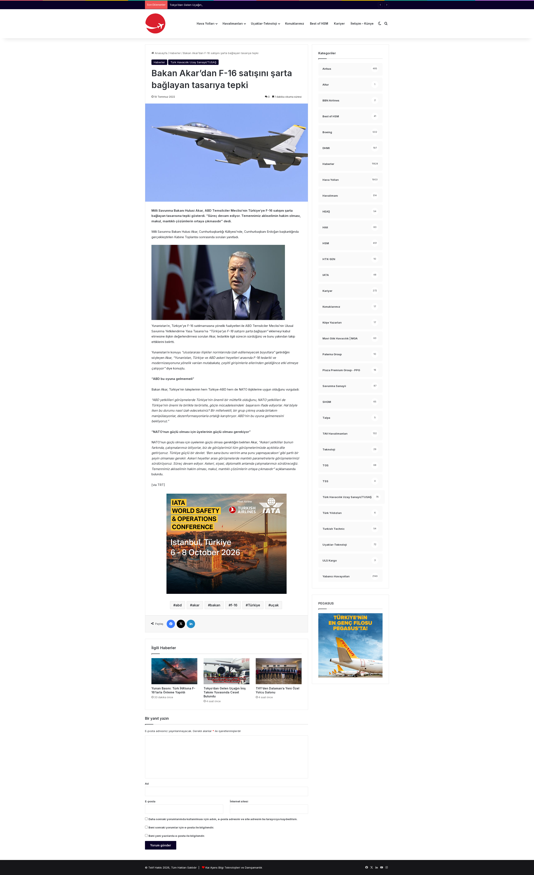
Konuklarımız (294, 23)
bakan (215, 605)
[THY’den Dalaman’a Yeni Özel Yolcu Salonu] (279, 671)
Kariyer (339, 23)
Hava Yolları (205, 23)
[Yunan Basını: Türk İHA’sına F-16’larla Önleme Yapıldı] (174, 671)
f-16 (234, 605)
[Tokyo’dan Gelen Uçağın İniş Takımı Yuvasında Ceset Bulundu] (226, 671)
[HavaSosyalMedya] (155, 23)
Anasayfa (160, 53)
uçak (275, 605)
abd (178, 605)
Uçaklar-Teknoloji (264, 23)
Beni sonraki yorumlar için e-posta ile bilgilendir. (181, 827)
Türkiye (254, 605)
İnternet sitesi (239, 801)
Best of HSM (319, 23)
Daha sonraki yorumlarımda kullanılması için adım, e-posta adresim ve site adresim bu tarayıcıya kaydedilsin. (223, 819)
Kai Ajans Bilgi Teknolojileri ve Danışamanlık (233, 867)
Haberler (175, 53)
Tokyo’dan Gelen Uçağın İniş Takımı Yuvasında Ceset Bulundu (210, 4)
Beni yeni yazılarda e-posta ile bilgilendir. (177, 835)
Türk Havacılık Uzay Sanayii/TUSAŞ (193, 62)
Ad (147, 783)
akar (196, 605)
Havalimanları (233, 23)
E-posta (150, 801)
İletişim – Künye (362, 23)
